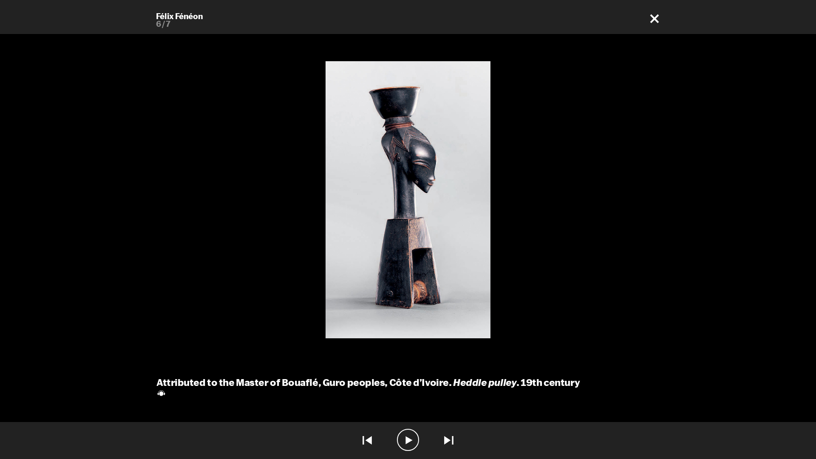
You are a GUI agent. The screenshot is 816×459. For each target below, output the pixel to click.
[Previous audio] (367, 440)
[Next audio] (448, 440)
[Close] (654, 19)
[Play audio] (408, 440)
